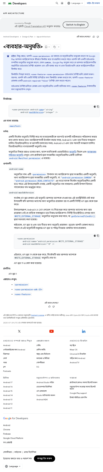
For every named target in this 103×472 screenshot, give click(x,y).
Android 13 (7, 399)
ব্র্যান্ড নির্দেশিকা (30, 452)
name (41, 109)
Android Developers (11, 37)
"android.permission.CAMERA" (76, 177)
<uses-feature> (23, 294)
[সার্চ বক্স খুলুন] (57, 3)
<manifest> (15, 126)
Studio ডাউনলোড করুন (45, 395)
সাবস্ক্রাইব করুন (44, 458)
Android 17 (7, 382)
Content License (37, 315)
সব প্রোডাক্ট (7, 442)
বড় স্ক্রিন (73, 345)
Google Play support (78, 393)
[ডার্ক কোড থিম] (94, 106)
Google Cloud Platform (13, 438)
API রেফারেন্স (41, 391)
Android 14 (8, 395)
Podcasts (7, 371)
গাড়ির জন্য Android (77, 358)
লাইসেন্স (17, 452)
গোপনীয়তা (40, 362)
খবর (5, 362)
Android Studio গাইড (45, 382)
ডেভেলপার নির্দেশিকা (44, 386)
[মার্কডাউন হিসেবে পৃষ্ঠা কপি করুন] (54, 47)
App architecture (13, 13)
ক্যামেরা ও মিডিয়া (42, 358)
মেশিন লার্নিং (40, 349)
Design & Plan (27, 37)
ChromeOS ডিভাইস (78, 354)
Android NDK (42, 399)
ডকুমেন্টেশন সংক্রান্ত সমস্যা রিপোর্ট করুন (83, 387)
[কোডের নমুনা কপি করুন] (98, 106)
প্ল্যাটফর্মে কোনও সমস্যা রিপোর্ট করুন (83, 382)
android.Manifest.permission (24, 158)
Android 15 (7, 391)
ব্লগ (4, 367)
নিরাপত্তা (6, 354)
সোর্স (5, 358)
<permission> (39, 174)
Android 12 (7, 404)
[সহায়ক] (94, 37)
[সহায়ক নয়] (98, 37)
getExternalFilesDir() (83, 216)
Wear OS (73, 349)
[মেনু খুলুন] (4, 3)
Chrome (6, 429)
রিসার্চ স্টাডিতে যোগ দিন (78, 397)
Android (6, 345)
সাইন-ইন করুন (93, 3)
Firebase (7, 434)
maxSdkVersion (36, 112)
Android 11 (7, 408)
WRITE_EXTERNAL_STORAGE (28, 216)
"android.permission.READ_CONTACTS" (34, 181)
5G (37, 367)
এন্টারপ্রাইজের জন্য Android (14, 349)
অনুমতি (72, 152)
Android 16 (8, 386)
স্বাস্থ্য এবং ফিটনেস (43, 354)
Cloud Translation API (35, 26)
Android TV (74, 362)
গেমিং (38, 345)
